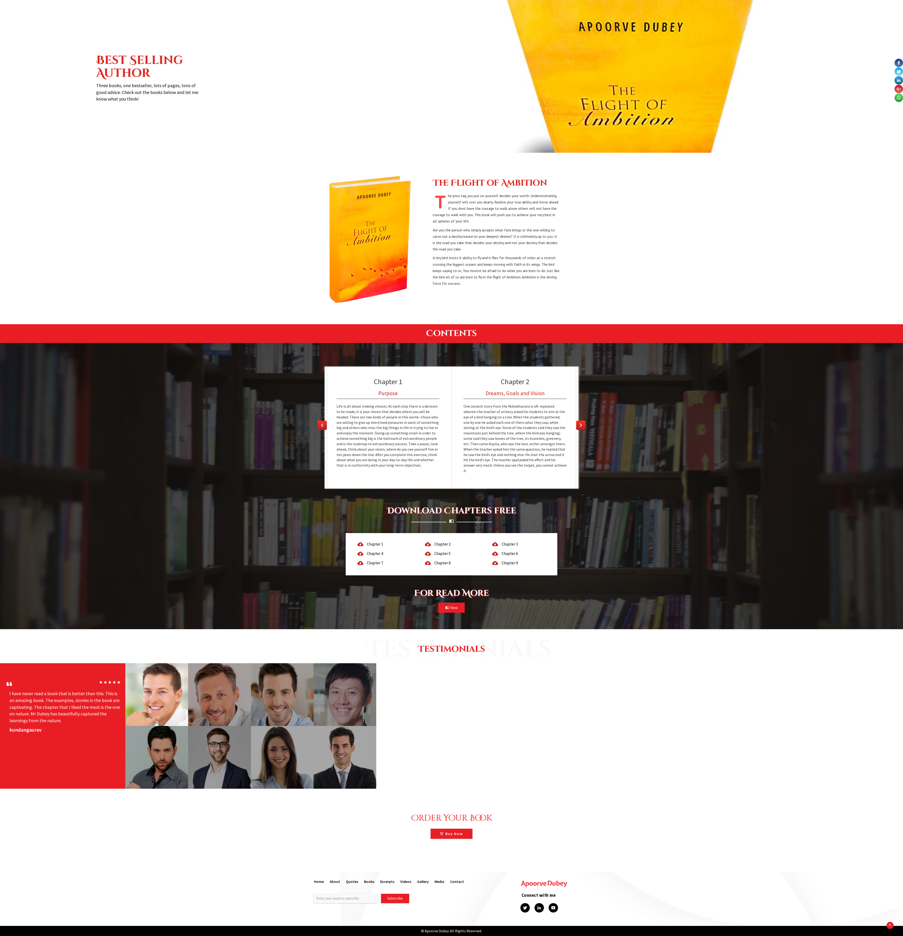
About (335, 881)
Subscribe (395, 898)
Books (369, 881)
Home (319, 881)
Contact (457, 881)
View (454, 607)
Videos (405, 881)
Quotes (352, 881)
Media (439, 881)
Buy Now (454, 833)
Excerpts (387, 881)
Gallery (423, 881)
